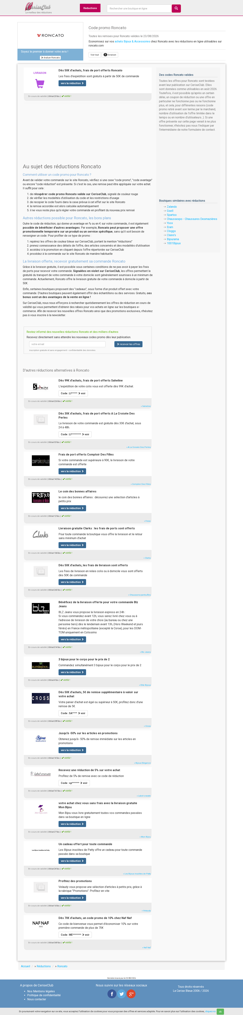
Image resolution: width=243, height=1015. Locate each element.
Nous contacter (36, 999)
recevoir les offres (129, 344)
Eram (170, 227)
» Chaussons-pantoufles (139, 595)
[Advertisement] (88, 128)
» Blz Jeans (145, 652)
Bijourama (173, 239)
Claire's (171, 235)
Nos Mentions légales (41, 991)
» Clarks (147, 558)
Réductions (90, 8)
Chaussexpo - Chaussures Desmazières (192, 219)
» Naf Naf (146, 947)
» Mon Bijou (145, 837)
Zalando (172, 206)
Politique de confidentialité (44, 995)
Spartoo (172, 215)
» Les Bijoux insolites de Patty (137, 874)
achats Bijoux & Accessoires (132, 41)
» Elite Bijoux (145, 685)
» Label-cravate (144, 796)
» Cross (147, 726)
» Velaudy (146, 911)
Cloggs (171, 231)
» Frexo (147, 521)
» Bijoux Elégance (142, 763)
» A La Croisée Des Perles (138, 447)
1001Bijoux (174, 243)
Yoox (170, 223)
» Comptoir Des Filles (141, 484)
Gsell (170, 210)
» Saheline (146, 406)
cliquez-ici (210, 1011)
